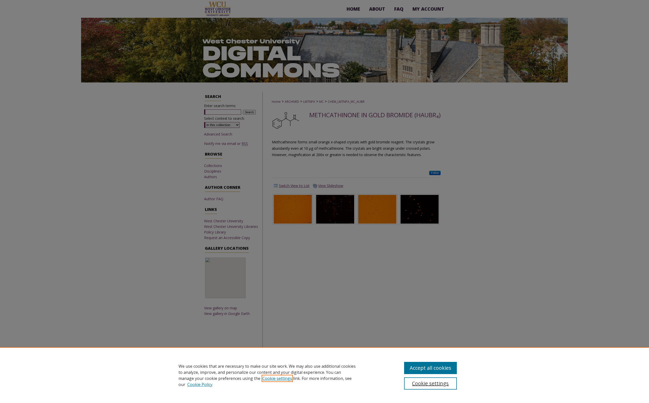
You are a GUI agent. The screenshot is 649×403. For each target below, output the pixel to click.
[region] (324, 375)
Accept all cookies (430, 367)
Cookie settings (277, 378)
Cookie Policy (199, 384)
